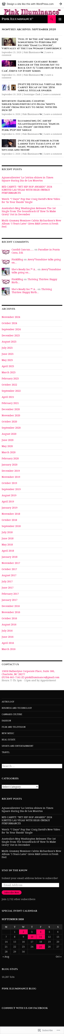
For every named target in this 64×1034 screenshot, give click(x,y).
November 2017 (11, 563)
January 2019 (9, 507)
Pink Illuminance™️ (33, 52)
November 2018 (11, 513)
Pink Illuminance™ (17, 19)
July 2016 (7, 630)
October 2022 (9, 384)
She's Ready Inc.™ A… (24, 269)
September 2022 (11, 390)
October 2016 (9, 618)
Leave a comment (52, 94)
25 (40, 946)
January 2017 (9, 599)
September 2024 (11, 329)
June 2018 (7, 538)
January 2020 (9, 464)
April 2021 (8, 397)
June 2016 (7, 636)
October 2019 (9, 483)
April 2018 (8, 550)
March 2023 (9, 372)
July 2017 (7, 581)
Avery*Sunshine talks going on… (36, 261)
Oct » (58, 956)
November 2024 (11, 317)
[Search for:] (32, 766)
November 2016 (11, 612)
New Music (8, 733)
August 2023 (9, 341)
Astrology (8, 701)
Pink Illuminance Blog (19, 988)
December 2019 (11, 470)
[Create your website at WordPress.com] (32, 4)
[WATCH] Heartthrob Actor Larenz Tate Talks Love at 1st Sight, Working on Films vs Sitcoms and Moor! (31, 145)
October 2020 (9, 421)
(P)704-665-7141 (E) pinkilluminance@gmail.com (30, 677)
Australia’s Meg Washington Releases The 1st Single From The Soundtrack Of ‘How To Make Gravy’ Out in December (29, 211)
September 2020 (11, 427)
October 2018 (9, 520)
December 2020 (11, 409)
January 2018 (9, 556)
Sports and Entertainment (17, 745)
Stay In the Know (14, 870)
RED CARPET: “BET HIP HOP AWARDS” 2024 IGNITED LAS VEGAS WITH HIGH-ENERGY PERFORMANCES (27, 189)
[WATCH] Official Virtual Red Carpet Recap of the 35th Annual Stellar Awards (40, 87)
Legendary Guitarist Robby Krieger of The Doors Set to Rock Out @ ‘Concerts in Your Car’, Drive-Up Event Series (32, 66)
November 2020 (11, 415)
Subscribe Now (11, 892)
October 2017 (9, 569)
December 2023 (11, 335)
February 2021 (10, 403)
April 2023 (8, 366)
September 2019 (11, 489)
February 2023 (10, 378)
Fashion (6, 720)
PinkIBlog (17, 259)
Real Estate (8, 739)
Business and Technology (17, 708)
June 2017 (7, 587)
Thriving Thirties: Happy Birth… (34, 281)
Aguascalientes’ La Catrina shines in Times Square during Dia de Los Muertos (27, 179)
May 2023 (7, 360)
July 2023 (7, 347)
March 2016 (9, 649)
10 (32, 936)
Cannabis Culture (12, 714)
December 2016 (11, 606)
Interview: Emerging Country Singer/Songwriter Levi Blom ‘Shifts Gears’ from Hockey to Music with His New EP (29, 105)
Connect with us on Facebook (25, 1008)
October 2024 (9, 323)
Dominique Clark (32, 94)
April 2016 (8, 643)
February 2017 (10, 593)
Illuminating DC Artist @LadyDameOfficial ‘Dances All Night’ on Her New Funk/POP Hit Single (30, 125)
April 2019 (8, 501)
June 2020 (7, 440)
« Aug (6, 956)
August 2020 (9, 433)
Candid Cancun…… (23, 249)
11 (40, 936)
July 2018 (7, 532)
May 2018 (7, 544)
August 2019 (9, 495)
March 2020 (9, 452)
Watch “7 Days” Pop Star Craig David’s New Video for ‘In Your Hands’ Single (31, 200)
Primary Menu (60, 19)
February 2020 (10, 458)
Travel (6, 752)
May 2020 (7, 446)
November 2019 (11, 476)
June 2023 (7, 353)
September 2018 (11, 526)
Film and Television (13, 726)
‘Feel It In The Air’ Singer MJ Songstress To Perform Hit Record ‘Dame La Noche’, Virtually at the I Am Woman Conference (31, 43)
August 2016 (9, 624)
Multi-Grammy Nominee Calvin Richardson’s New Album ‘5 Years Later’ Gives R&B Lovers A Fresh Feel (31, 223)
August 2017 (9, 575)
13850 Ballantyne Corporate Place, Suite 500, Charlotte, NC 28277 (28, 672)
